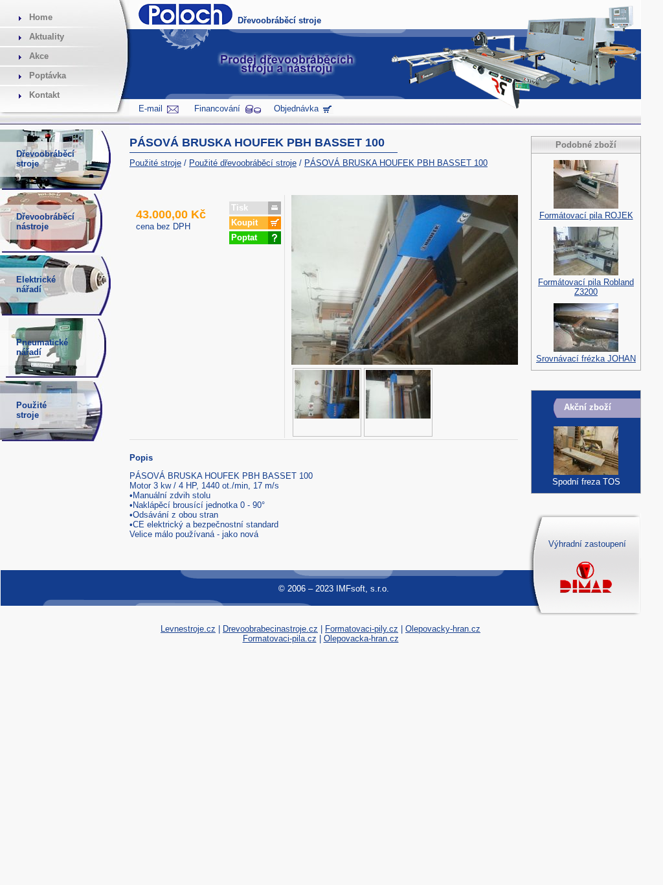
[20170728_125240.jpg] (327, 402)
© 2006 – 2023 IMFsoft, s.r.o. (333, 588)
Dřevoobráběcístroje (45, 158)
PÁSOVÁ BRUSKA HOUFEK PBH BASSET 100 (396, 163)
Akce (39, 56)
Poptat (244, 237)
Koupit (244, 222)
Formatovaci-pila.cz (280, 638)
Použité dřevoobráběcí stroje (243, 163)
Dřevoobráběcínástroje (45, 221)
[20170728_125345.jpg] (398, 402)
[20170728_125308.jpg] (404, 362)
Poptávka (47, 75)
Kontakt (44, 95)
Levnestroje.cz (188, 629)
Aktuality (46, 36)
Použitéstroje (31, 410)
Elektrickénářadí (36, 284)
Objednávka (296, 108)
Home (40, 17)
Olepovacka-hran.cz (361, 638)
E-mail (151, 108)
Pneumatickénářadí (42, 347)
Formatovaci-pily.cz (361, 629)
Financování (217, 108)
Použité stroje (155, 163)
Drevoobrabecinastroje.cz (270, 629)
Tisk (239, 208)
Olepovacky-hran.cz (442, 629)
